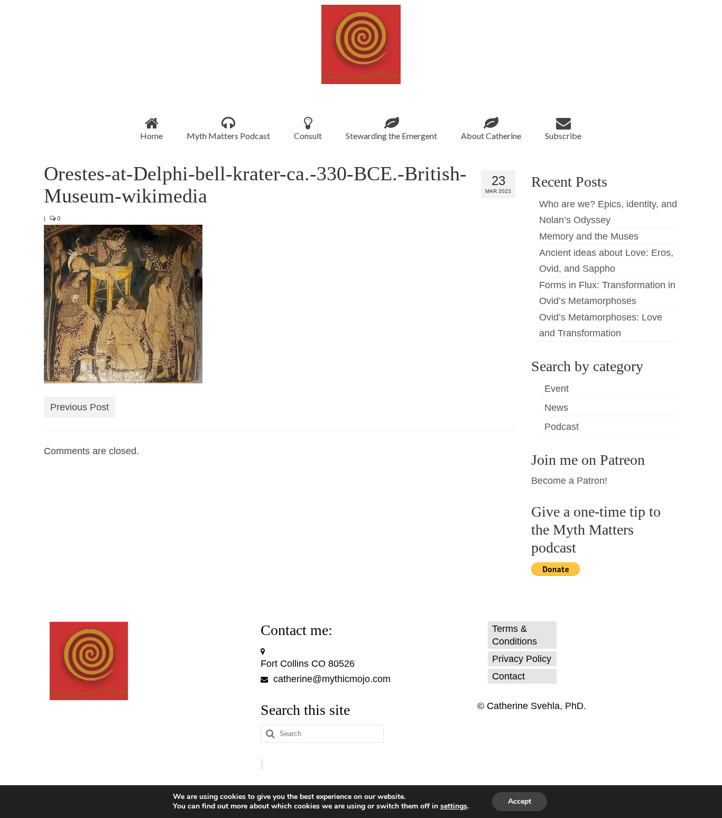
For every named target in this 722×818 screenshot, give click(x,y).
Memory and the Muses (588, 236)
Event (556, 388)
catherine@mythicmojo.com (331, 679)
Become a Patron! (569, 480)
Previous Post (79, 407)
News (556, 407)
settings (453, 806)
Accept (519, 801)
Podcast (561, 426)
